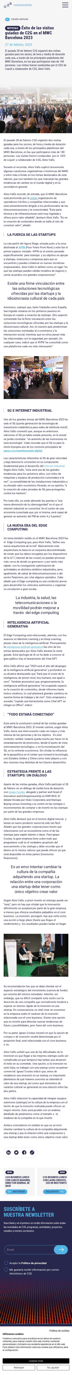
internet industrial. (54, 466)
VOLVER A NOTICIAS (19, 19)
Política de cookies (59, 1330)
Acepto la (27, 1263)
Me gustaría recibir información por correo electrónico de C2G (34, 1271)
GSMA (33, 198)
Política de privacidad (33, 1263)
